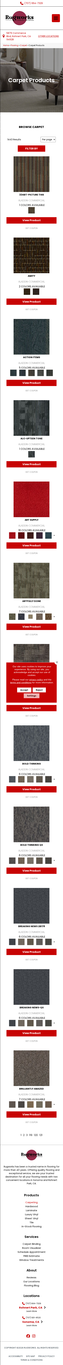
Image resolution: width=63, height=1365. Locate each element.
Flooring (14, 45)
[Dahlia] (21, 535)
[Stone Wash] (48, 535)
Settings (31, 695)
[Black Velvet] (36, 291)
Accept (24, 690)
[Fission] (39, 779)
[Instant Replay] (39, 941)
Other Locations (48, 36)
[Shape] (31, 742)
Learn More (31, 1311)
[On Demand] (48, 941)
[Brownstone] (31, 372)
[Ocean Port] (22, 372)
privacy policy (36, 679)
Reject (39, 690)
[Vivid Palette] (48, 616)
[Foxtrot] (31, 417)
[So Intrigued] (31, 1068)
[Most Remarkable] (21, 616)
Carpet (23, 45)
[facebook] (28, 1336)
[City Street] (50, 372)
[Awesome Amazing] (39, 616)
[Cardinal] (31, 499)
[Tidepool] (31, 336)
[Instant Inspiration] (48, 1104)
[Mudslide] (31, 174)
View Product (31, 220)
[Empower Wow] (39, 1104)
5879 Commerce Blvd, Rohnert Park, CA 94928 (18, 36)
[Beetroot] (30, 535)
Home (6, 45)
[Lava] (30, 779)
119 (30, 1135)
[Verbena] (39, 535)
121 (40, 1135)
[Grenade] (21, 779)
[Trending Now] (21, 941)
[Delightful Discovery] (31, 580)
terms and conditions (21, 682)
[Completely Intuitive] (30, 1104)
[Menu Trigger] (56, 18)
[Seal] (48, 779)
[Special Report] (30, 941)
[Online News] (31, 905)
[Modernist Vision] (30, 616)
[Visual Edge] (31, 661)
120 (36, 1135)
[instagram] (34, 1336)
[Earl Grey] (41, 372)
